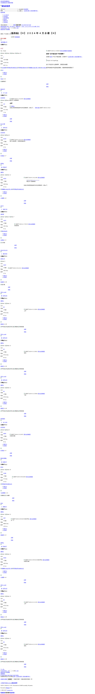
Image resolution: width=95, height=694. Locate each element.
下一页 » (3, 669)
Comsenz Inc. (10, 690)
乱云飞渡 (3, 124)
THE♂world (3, 292)
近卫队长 (3, 97)
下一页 (16, 28)
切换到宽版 (10, 2)
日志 (5, 22)
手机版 (5, 683)
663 (4, 253)
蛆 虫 (2, 467)
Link (8, 675)
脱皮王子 (3, 89)
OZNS (24, 24)
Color (3, 675)
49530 (4, 178)
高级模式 (3, 673)
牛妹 (2, 78)
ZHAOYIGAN (4, 250)
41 (1, 167)
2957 (4, 518)
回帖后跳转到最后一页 (26, 679)
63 (3, 422)
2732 (4, 167)
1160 (6, 92)
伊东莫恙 (3, 418)
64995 (4, 433)
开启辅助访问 (4, 2)
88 (3, 307)
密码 (2, 10)
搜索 (14, 24)
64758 (4, 138)
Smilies (17, 675)
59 (1, 295)
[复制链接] (17, 37)
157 (4, 104)
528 (2, 42)
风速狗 (2, 282)
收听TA (5, 72)
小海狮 (2, 198)
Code (14, 675)
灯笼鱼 (2, 155)
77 (3, 92)
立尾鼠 (2, 240)
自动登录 (21, 9)
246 (4, 209)
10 (6, 28)
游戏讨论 (18, 26)
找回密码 (26, 9)
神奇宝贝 (5, 20)
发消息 (5, 74)
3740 (6, 209)
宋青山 (12, 106)
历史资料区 (6, 17)
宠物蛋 (2, 535)
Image (5, 675)
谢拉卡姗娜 (3, 38)
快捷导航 (3, 12)
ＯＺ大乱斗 (6, 15)
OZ (22, 24)
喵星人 (2, 172)
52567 (4, 265)
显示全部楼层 (63, 50)
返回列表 (3, 29)
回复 (47, 84)
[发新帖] (7, 29)
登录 (51, 56)
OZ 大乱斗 (12, 26)
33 (1, 462)
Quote (11, 675)
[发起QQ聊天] (2, 70)
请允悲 (5, 19)
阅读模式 (69, 50)
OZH (30, 24)
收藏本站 (7, 1)
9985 (6, 253)
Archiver (10, 683)
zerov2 (2, 205)
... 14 (8, 28)
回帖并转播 (16, 679)
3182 (4, 506)
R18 (27, 24)
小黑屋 (2, 683)
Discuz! (8, 687)
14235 (4, 220)
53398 (4, 473)
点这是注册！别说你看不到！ (31, 10)
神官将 (2, 214)
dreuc (2, 503)
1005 (6, 422)
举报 (47, 86)
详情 (36, 107)
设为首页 (3, 1)
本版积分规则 (4, 679)
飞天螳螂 (3, 492)
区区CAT (3, 258)
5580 (4, 42)
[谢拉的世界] (5, 6)
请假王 (2, 324)
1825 (6, 127)
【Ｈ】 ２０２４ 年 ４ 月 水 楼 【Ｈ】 (30, 26)
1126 (4, 462)
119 (4, 127)
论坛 (5, 16)
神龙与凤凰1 (4, 458)
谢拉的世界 (3, 26)
